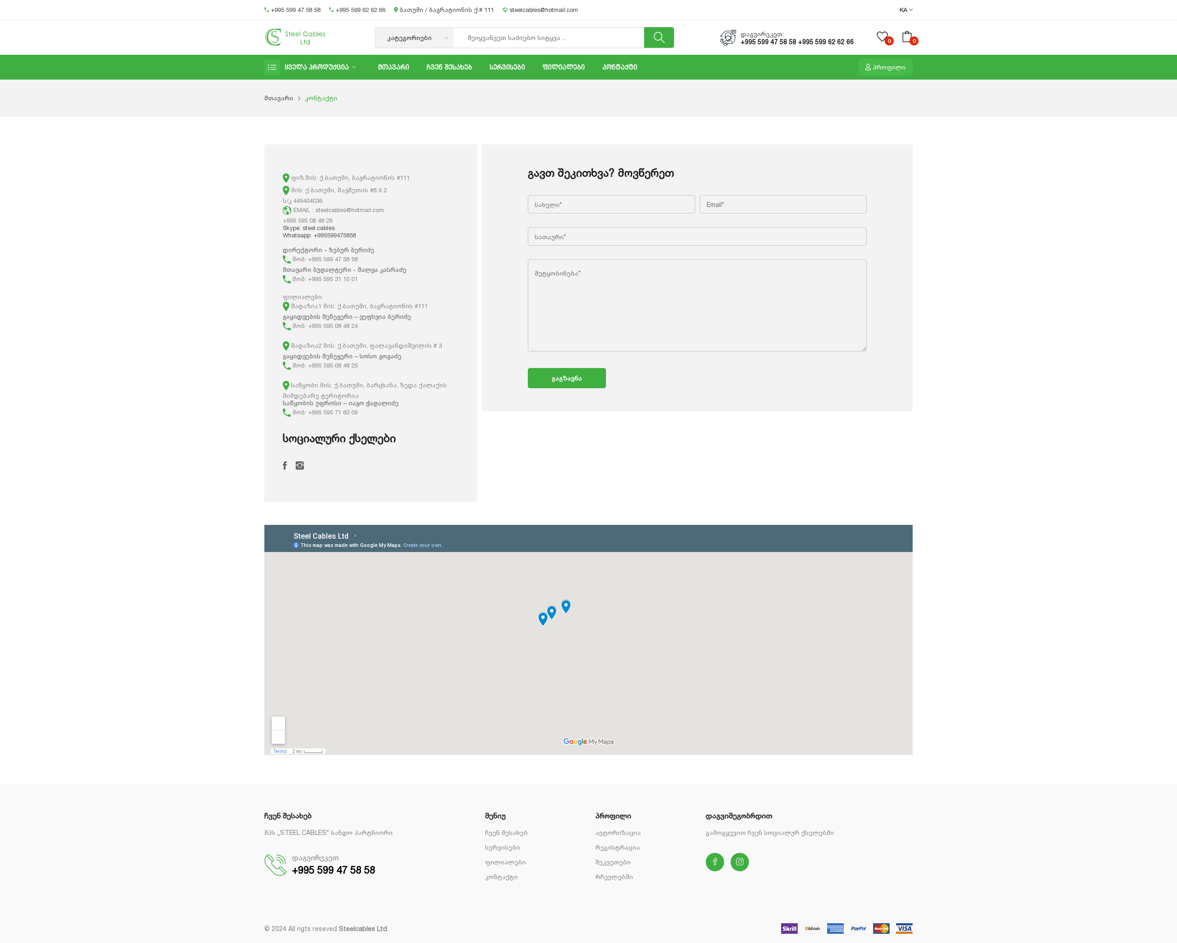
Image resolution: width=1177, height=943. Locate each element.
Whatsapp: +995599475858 (319, 235)
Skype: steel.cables (309, 227)
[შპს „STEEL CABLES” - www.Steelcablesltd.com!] (312, 37)
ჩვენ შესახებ (449, 67)
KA (904, 10)
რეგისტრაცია (617, 847)
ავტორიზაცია (618, 832)
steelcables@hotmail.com (543, 9)
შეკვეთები (613, 862)
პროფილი (888, 67)
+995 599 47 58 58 (295, 9)
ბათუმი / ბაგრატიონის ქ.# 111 (447, 9)
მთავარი (393, 67)
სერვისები (507, 67)
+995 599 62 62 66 (360, 9)
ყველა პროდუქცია (317, 67)
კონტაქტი (619, 67)
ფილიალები (564, 67)
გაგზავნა (567, 378)
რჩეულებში (614, 876)
